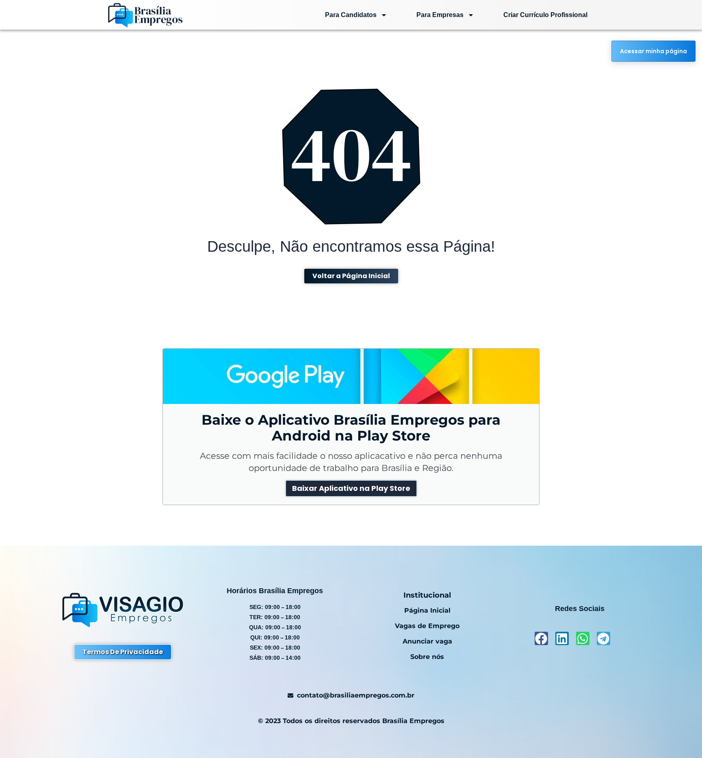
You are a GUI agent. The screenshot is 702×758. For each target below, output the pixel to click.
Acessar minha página (653, 51)
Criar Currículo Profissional (545, 14)
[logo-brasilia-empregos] (145, 15)
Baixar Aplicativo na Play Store (351, 488)
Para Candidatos (351, 14)
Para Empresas (440, 14)
